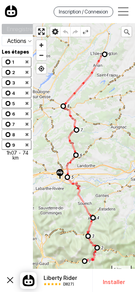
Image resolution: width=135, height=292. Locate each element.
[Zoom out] (41, 55)
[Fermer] (10, 280)
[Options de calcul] (55, 32)
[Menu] (123, 11)
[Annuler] (65, 32)
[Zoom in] (41, 45)
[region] (84, 157)
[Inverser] (85, 32)
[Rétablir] (75, 32)
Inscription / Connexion (83, 12)
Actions (16, 40)
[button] (16, 61)
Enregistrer (21, 29)
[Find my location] (41, 69)
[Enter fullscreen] (41, 32)
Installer (114, 282)
